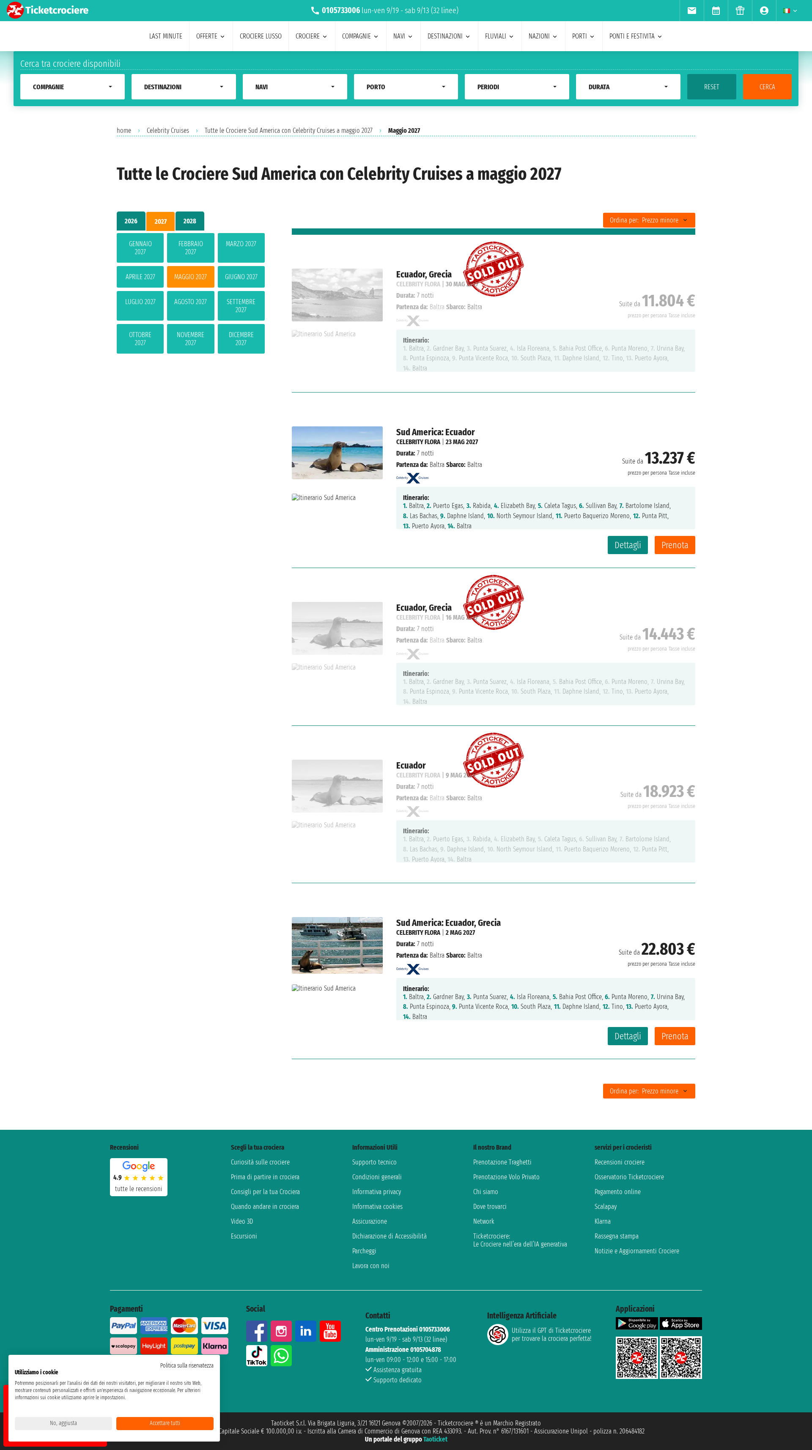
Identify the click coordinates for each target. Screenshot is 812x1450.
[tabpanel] (191, 295)
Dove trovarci (490, 1207)
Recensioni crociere (620, 1162)
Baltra (437, 465)
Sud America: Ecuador (435, 432)
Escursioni (244, 1236)
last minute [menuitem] (165, 36)
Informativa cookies (377, 1207)
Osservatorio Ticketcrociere (629, 1177)
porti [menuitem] (579, 36)
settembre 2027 (241, 306)
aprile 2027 (140, 277)
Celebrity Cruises (168, 130)
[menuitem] (692, 10)
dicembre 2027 (241, 339)
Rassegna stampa (617, 1236)
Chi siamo (485, 1192)
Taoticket (435, 1439)
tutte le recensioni (138, 1189)
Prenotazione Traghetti (502, 1162)
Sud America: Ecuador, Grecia (448, 922)
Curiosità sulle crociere (260, 1162)
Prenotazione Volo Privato (506, 1177)
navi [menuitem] (399, 36)
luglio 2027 (140, 302)
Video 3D (242, 1221)
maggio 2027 (190, 277)
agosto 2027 (190, 302)
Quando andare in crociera (265, 1207)
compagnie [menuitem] (356, 36)
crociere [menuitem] (308, 36)
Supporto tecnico (374, 1162)
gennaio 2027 (140, 248)
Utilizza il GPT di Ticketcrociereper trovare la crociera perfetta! (551, 1334)
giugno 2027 (241, 277)
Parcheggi (364, 1251)
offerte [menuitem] (206, 36)
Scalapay (606, 1207)
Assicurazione (369, 1221)
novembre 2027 (190, 339)
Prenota (675, 545)
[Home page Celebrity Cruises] (412, 476)
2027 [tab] (161, 221)
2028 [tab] (190, 221)
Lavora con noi (371, 1266)
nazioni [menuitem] (539, 36)
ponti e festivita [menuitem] (632, 36)
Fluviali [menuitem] (495, 36)
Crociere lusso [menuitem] (261, 36)
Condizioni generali (377, 1177)
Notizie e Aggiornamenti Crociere (637, 1251)
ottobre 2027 (140, 339)
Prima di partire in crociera (265, 1177)
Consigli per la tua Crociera (265, 1192)
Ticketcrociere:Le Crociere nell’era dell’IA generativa (520, 1240)
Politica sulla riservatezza (187, 1365)
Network (483, 1221)
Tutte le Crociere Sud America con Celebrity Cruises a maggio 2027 (289, 130)
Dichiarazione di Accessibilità (389, 1236)
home (124, 130)
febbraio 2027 (190, 248)
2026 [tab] (131, 221)
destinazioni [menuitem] (445, 36)
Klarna (603, 1221)
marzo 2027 (241, 244)
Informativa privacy (376, 1192)
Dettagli (627, 545)
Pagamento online (618, 1192)
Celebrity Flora (418, 442)
